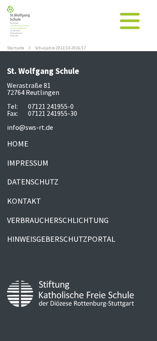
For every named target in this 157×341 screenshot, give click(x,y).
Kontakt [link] (24, 201)
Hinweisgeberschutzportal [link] (61, 239)
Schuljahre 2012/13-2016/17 (60, 48)
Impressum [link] (27, 163)
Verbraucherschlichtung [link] (58, 220)
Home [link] (17, 144)
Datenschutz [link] (32, 182)
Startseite (15, 48)
